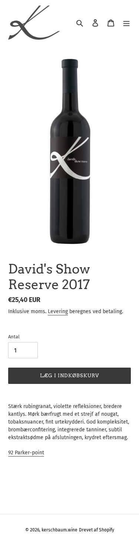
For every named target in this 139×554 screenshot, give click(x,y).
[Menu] (126, 23)
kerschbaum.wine (59, 530)
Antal (14, 336)
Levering (58, 311)
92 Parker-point (26, 452)
